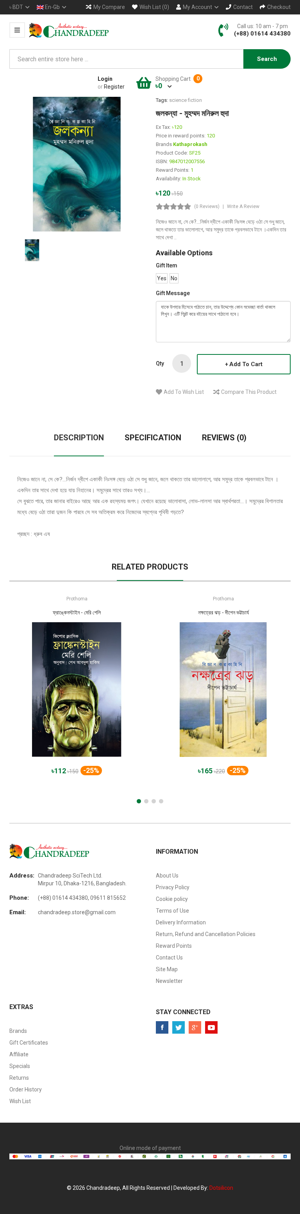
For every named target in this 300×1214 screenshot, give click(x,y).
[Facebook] (162, 1027)
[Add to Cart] (49, 696)
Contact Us (169, 957)
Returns (19, 1078)
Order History (25, 1089)
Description (79, 437)
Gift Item (166, 265)
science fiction (185, 100)
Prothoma (77, 599)
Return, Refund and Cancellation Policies (205, 934)
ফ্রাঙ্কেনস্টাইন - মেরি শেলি (77, 612)
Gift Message (173, 293)
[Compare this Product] (104, 696)
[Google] (195, 1027)
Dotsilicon (221, 1188)
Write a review (243, 206)
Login (105, 79)
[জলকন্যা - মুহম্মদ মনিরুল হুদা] (32, 250)
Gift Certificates (28, 1043)
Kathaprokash (190, 144)
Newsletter (169, 981)
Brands (18, 1031)
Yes (161, 278)
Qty (160, 363)
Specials (19, 1066)
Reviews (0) (224, 437)
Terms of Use (172, 911)
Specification (153, 437)
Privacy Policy (172, 887)
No (174, 278)
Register (114, 87)
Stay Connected (183, 1012)
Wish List (20, 1101)
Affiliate (19, 1054)
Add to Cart (245, 364)
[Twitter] (178, 1027)
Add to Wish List (184, 392)
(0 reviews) (207, 206)
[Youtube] (211, 1027)
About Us (167, 875)
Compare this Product (249, 392)
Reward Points (174, 946)
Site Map (167, 969)
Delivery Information (181, 922)
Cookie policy (172, 899)
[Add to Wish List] (77, 696)
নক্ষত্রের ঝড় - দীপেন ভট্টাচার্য (223, 612)
